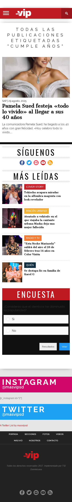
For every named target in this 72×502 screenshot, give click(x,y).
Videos (59, 434)
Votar (64, 346)
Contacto (52, 441)
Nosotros (34, 441)
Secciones (30, 434)
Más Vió (18, 441)
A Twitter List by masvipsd (14, 425)
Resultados (48, 346)
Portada (13, 434)
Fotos (46, 434)
